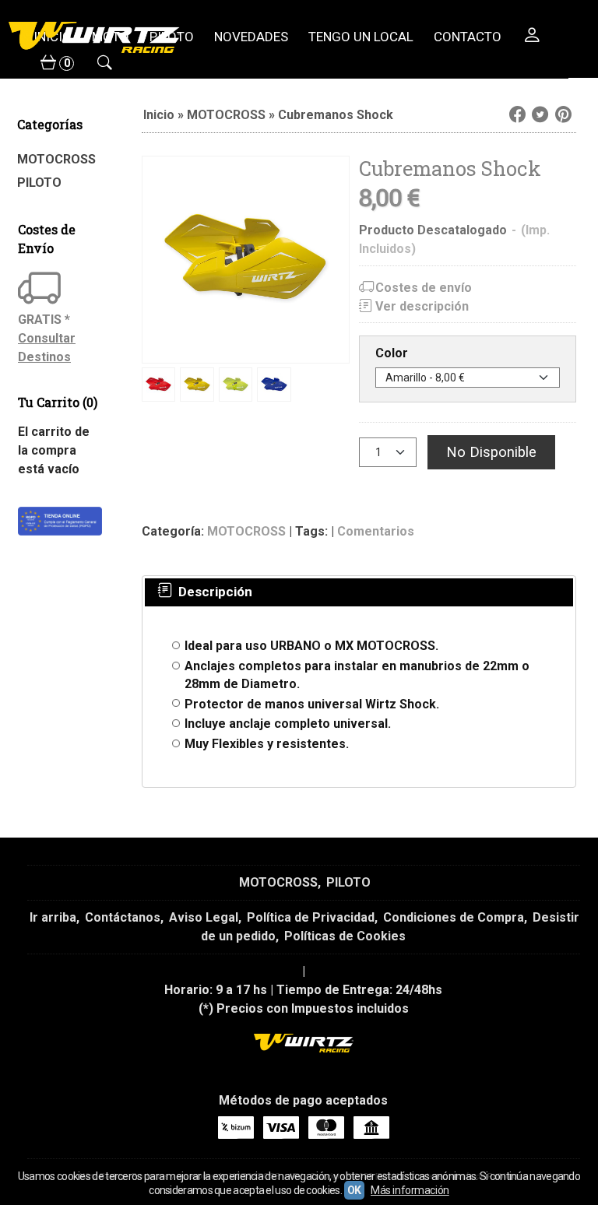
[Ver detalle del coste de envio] (41, 290)
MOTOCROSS (56, 159)
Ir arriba (53, 917)
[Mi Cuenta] (531, 37)
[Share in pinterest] (563, 114)
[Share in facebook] (517, 114)
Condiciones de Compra (453, 917)
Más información (410, 1190)
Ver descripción (422, 306)
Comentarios (375, 531)
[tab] (204, 592)
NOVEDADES (251, 36)
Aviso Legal (203, 917)
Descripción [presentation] (213, 591)
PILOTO (39, 182)
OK (354, 1190)
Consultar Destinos (47, 347)
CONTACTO (467, 36)
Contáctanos (122, 917)
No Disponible (491, 452)
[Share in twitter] (540, 114)
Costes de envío (423, 287)
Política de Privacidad (311, 917)
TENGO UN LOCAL (360, 36)
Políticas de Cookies (345, 936)
